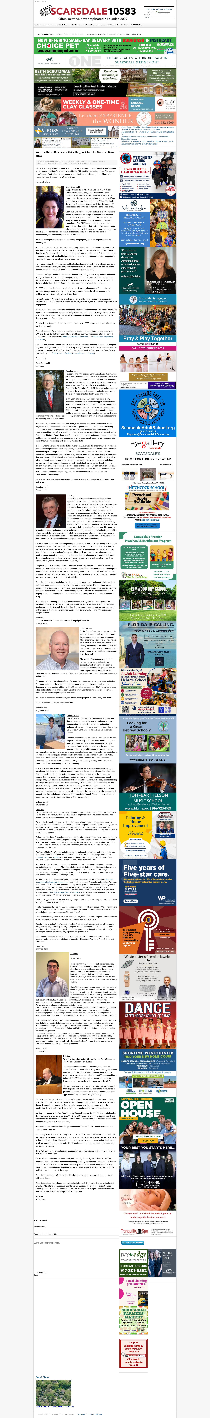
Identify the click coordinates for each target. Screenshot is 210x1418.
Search (147, 15)
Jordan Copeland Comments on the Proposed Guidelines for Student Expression (145, 138)
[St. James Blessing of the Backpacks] (147, 223)
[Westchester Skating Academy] (147, 175)
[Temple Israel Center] (147, 692)
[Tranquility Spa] (147, 1213)
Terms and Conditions (85, 1414)
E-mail (45, 1234)
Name (39, 1226)
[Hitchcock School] (147, 508)
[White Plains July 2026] (147, 882)
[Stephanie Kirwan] (162, 1263)
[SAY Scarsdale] (147, 930)
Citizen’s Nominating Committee (74, 337)
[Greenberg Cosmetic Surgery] (147, 1166)
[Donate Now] (133, 1353)
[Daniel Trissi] (147, 978)
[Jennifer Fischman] (147, 270)
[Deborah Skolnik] (133, 1263)
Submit (36, 1275)
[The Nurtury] (105, 119)
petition (57, 857)
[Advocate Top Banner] (76, 131)
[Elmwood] (147, 600)
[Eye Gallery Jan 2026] (147, 461)
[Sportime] (147, 1073)
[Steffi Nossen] (147, 1025)
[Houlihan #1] (105, 61)
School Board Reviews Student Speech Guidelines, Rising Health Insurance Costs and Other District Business (147, 142)
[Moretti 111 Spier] (76, 142)
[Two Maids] (133, 1292)
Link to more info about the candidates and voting (73, 353)
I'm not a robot (42, 1273)
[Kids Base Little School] (147, 556)
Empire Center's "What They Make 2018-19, (63, 892)
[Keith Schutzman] (105, 76)
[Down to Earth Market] (133, 1320)
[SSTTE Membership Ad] (147, 318)
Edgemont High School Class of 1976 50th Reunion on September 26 (147, 133)
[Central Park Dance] (147, 366)
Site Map (98, 1414)
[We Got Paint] (147, 835)
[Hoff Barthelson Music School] (147, 787)
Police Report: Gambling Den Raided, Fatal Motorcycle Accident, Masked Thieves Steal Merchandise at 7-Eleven (147, 128)
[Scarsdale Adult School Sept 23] (147, 413)
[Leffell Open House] (147, 1120)
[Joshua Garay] (147, 644)
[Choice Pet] (105, 45)
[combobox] (159, 17)
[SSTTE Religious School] (147, 740)
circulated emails (42, 857)
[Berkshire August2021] (105, 90)
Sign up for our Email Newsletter (159, 9)
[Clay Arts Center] (105, 104)
